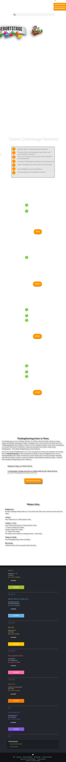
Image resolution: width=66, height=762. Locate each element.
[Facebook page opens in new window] (9, 594)
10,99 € (37, 284)
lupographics (38, 760)
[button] (40, 2)
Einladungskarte (16, 744)
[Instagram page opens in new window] (12, 594)
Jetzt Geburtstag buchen (33, 480)
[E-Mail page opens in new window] (14, 594)
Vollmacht (14, 746)
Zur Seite (16, 587)
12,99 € (37, 336)
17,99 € (37, 392)
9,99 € (38, 231)
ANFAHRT (13, 580)
